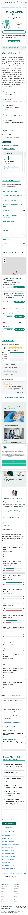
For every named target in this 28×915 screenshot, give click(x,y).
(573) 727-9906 (20, 329)
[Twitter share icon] (23, 908)
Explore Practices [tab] (9, 831)
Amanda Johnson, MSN (8, 859)
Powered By (4, 876)
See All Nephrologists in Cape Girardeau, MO (13, 874)
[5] (16, 371)
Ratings (24, 48)
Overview (5, 48)
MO (20, 7)
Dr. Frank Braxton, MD (8, 847)
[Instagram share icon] (18, 908)
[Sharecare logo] (14, 906)
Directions (9, 287)
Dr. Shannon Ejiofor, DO (8, 853)
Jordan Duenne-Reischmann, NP (11, 844)
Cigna (5, 244)
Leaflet (12, 274)
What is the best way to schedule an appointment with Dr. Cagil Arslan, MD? (13, 703)
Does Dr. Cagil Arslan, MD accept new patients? (12, 717)
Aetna (5, 226)
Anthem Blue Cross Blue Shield (12, 195)
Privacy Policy (10, 456)
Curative (6, 211)
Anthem (5, 230)
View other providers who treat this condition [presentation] (11, 168)
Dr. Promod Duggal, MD (8, 850)
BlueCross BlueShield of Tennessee (11, 216)
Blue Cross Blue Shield (10, 191)
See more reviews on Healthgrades (14, 397)
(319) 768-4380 (20, 301)
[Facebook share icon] (16, 908)
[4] (13, 371)
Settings (14, 468)
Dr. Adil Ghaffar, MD (7, 838)
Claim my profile (14, 510)
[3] (10, 371)
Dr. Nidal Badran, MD (8, 865)
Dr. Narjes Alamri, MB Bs (9, 835)
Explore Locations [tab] (9, 827)
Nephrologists (14, 7)
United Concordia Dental (10, 200)
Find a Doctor (5, 7)
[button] (22, 544)
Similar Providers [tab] (9, 824)
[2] (7, 371)
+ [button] (4, 259)
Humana (5, 235)
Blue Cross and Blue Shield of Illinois (12, 205)
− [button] (4, 261)
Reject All (14, 461)
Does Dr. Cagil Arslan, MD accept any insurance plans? (12, 711)
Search (18, 2)
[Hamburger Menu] (4, 2)
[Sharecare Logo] (10, 2)
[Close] (25, 445)
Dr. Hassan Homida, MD (8, 856)
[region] (14, 457)
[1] (4, 371)
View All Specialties (7, 820)
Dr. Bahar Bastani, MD (8, 841)
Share (19, 27)
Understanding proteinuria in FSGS (13, 425)
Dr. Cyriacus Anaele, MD (8, 868)
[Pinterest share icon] (25, 908)
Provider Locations (14, 48)
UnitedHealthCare (8, 221)
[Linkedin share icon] (21, 908)
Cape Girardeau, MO (15, 32)
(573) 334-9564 (20, 287)
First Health (7, 239)
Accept (14, 464)
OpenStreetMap (18, 274)
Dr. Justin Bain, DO (7, 862)
